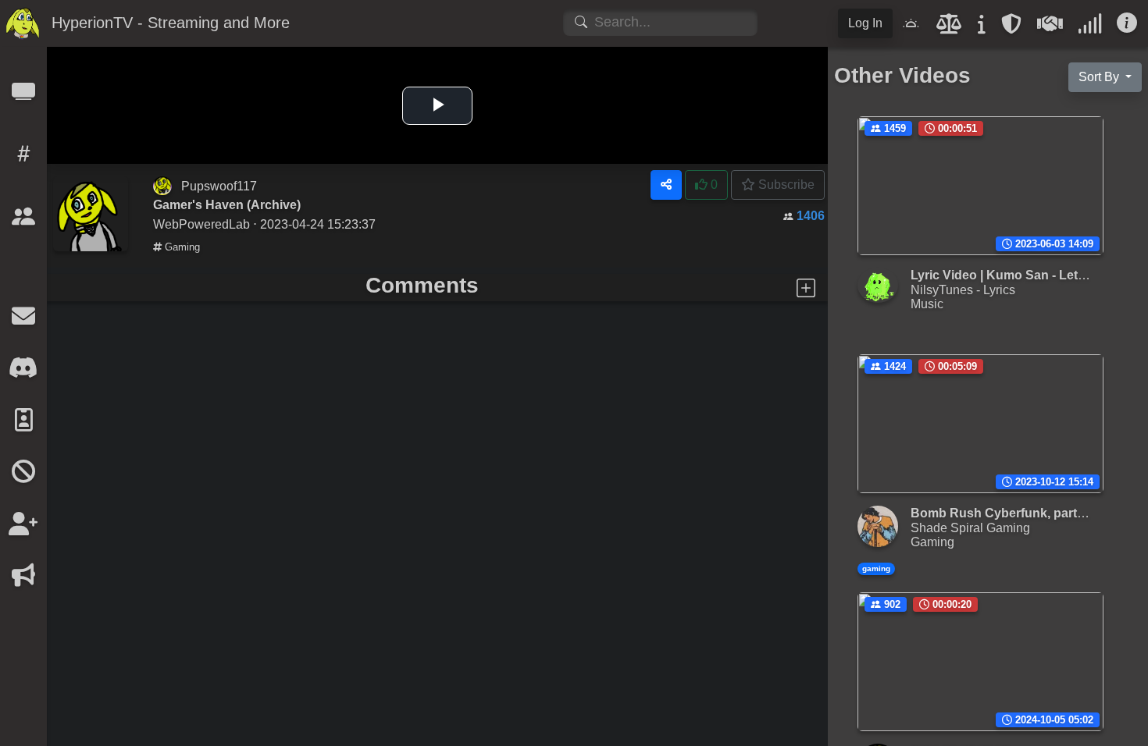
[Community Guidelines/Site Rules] (949, 28)
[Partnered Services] (1050, 28)
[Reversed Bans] (23, 529)
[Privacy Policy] (1011, 28)
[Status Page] (1090, 28)
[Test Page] (23, 269)
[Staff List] (23, 425)
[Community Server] (23, 372)
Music (927, 304)
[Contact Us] (23, 321)
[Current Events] (23, 580)
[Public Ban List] (23, 476)
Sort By (1100, 76)
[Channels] (23, 96)
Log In (865, 23)
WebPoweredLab (201, 224)
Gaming (181, 247)
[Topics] (23, 159)
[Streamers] (23, 221)
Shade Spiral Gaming (970, 527)
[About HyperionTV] (981, 28)
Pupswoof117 (219, 186)
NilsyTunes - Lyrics (963, 289)
